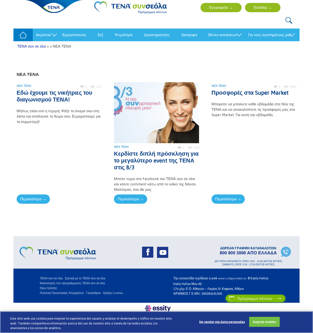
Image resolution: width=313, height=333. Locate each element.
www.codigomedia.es (233, 278)
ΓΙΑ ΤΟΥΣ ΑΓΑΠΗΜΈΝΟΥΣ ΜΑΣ (269, 35)
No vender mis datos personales (222, 321)
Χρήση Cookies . (113, 293)
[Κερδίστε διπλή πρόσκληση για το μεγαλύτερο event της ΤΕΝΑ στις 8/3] (156, 112)
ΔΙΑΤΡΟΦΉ (189, 35)
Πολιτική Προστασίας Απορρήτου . (62, 293)
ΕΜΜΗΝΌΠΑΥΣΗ (74, 35)
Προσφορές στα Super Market (250, 93)
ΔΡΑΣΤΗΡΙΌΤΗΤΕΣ (157, 35)
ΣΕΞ (100, 35)
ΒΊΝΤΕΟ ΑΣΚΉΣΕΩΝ (222, 35)
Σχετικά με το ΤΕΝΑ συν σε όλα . (86, 278)
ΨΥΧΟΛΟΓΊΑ (124, 35)
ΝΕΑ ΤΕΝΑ (24, 86)
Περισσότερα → (33, 199)
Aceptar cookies (264, 321)
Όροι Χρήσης (48, 288)
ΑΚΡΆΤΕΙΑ (43, 35)
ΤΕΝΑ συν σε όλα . (52, 278)
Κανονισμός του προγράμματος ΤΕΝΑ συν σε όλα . (73, 283)
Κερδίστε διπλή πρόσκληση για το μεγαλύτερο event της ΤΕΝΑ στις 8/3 (156, 161)
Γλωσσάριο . (94, 293)
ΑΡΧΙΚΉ (21, 35)
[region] (156, 322)
